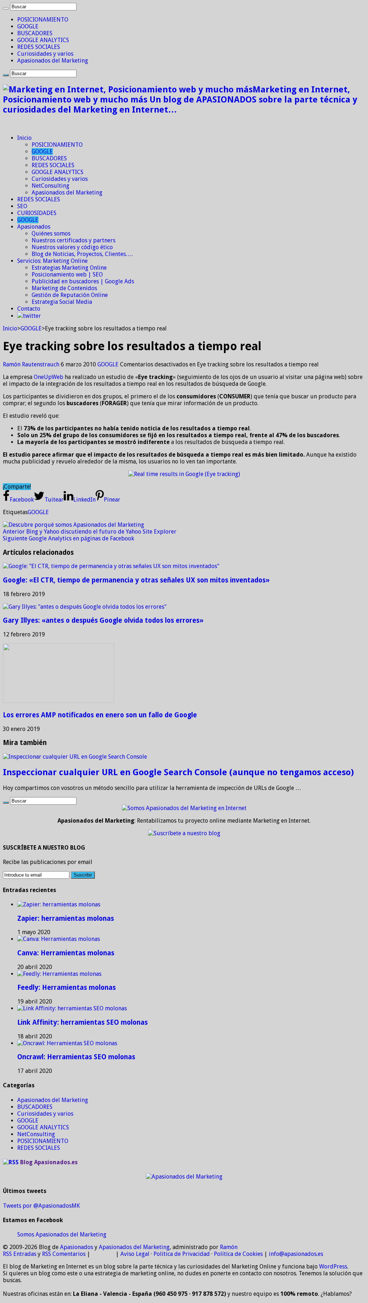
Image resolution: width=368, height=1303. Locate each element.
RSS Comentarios (64, 1254)
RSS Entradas (19, 1254)
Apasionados (33, 226)
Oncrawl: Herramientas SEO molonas (76, 1057)
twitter (32, 315)
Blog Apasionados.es (49, 1162)
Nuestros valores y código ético (72, 247)
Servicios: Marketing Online (52, 260)
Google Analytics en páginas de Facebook (68, 538)
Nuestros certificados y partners (73, 240)
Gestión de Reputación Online (70, 295)
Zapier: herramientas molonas (65, 918)
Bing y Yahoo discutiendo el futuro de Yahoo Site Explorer (89, 531)
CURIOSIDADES (36, 213)
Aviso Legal (135, 1254)
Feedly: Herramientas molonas (66, 987)
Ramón (229, 1247)
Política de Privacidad (181, 1254)
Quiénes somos (51, 233)
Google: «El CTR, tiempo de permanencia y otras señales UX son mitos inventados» (136, 580)
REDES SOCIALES (38, 47)
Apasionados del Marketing (52, 60)
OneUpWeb (48, 377)
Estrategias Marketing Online (69, 267)
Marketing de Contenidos (64, 288)
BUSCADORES (34, 33)
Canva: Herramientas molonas (65, 953)
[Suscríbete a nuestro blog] (184, 833)
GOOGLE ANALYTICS (43, 40)
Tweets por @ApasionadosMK (41, 1205)
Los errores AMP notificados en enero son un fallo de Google (100, 715)
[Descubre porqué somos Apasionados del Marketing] (73, 524)
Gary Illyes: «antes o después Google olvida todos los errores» (103, 620)
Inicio (24, 137)
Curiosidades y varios (45, 53)
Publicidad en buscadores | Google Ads (83, 281)
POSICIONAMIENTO (42, 19)
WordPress (333, 1266)
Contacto (28, 308)
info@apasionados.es (296, 1254)
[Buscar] (6, 8)
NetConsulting (50, 185)
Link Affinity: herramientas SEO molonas (82, 1022)
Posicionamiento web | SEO (67, 274)
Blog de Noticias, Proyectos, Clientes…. (82, 254)
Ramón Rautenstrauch (32, 364)
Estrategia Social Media (62, 301)
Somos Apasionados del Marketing (61, 1234)
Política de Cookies (238, 1254)
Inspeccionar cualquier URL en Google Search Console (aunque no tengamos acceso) (178, 772)
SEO (22, 206)
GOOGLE (27, 26)
